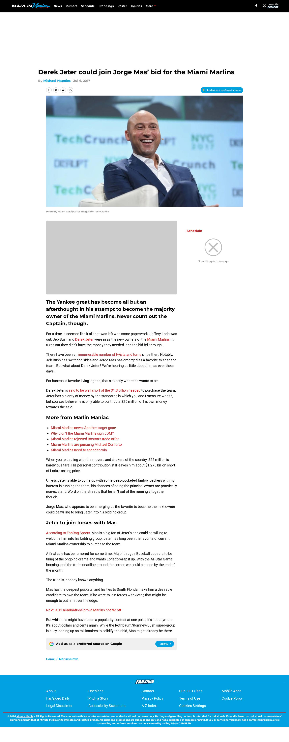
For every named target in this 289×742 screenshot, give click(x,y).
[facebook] (256, 5)
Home (50, 659)
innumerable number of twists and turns (109, 354)
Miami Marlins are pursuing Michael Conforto (86, 444)
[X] (264, 5)
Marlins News (68, 659)
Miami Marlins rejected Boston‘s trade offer (85, 439)
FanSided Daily (58, 698)
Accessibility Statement (107, 706)
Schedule (88, 6)
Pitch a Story (98, 698)
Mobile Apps (231, 691)
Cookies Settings (192, 706)
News (58, 6)
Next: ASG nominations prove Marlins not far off (83, 610)
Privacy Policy (152, 698)
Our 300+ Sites (190, 691)
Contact (148, 691)
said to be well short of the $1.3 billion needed (104, 390)
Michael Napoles (57, 81)
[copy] (70, 90)
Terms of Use (189, 698)
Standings (106, 6)
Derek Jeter (84, 339)
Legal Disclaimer (59, 706)
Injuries (136, 6)
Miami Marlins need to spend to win (79, 450)
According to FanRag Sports (68, 533)
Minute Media (24, 716)
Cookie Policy (232, 698)
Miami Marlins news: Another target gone (83, 428)
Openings (95, 691)
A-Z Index (149, 706)
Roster (122, 6)
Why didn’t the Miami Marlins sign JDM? (82, 433)
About (51, 691)
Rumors (71, 6)
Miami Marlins (158, 339)
